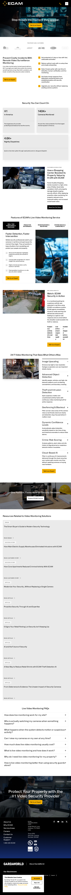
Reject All (36, 882)
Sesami (53, 875)
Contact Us (8, 834)
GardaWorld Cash (44, 875)
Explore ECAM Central (35, 498)
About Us (7, 822)
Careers (7, 831)
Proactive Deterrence (27, 225)
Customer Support (8, 838)
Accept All (37, 878)
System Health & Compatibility (60, 225)
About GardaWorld (36, 864)
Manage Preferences (36, 887)
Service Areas (9, 828)
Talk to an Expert (35, 25)
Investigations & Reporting (43, 225)
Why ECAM (8, 825)
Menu (66, 3)
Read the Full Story (55, 207)
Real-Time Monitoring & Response (11, 225)
